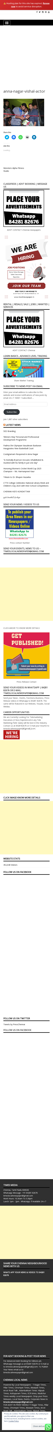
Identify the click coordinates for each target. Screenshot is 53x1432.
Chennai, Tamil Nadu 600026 (16, 1190)
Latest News (13, 424)
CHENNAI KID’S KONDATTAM (16, 491)
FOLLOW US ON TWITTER (16, 1018)
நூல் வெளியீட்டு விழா (11, 497)
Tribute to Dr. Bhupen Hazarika (17, 477)
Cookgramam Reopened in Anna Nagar (20, 454)
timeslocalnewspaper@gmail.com (18, 1195)
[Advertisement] (26, 57)
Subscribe (12, 411)
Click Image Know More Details (21, 797)
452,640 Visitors (10, 865)
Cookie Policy (13, 1421)
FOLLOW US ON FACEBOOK (17, 872)
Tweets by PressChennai (14, 1024)
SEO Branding (9, 431)
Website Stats (11, 858)
